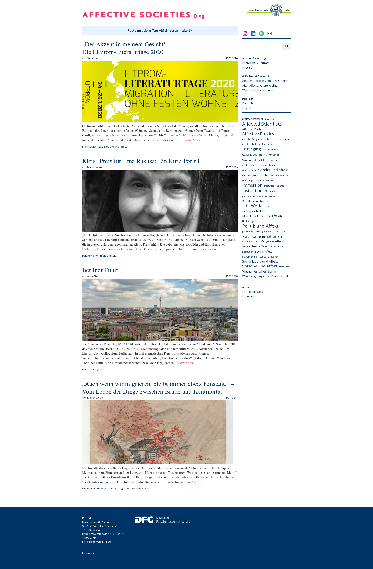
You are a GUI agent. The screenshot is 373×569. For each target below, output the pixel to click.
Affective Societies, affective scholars (265, 81)
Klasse (260, 196)
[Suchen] (286, 46)
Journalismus (248, 196)
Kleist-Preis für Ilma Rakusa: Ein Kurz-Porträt (141, 160)
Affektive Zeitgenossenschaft (256, 139)
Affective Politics (252, 129)
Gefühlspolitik (249, 170)
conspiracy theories (269, 154)
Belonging (88, 255)
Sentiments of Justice (254, 256)
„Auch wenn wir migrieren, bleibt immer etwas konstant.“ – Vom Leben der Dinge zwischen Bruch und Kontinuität (158, 387)
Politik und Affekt (141, 488)
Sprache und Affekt (115, 146)
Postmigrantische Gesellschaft (270, 231)
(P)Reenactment (252, 119)
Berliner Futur (100, 270)
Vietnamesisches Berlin (259, 271)
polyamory (247, 231)
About (246, 287)
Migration (124, 488)
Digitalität (262, 160)
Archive (246, 144)
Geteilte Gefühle (279, 175)
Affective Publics (258, 133)
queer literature (250, 241)
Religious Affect (272, 241)
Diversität (273, 160)
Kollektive (270, 196)
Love (268, 206)
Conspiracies (249, 154)
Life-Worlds (89, 488)
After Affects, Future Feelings (260, 85)
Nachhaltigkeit (249, 221)
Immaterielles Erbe (263, 180)
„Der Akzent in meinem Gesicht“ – (126, 44)
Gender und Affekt (273, 169)
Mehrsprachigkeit (92, 146)
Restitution (247, 251)
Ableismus (270, 119)
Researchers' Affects (254, 246)
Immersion (252, 185)
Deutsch (247, 103)
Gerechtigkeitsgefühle (255, 175)
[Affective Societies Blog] (143, 17)
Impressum (249, 296)
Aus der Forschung (254, 58)
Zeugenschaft (279, 276)
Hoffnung (247, 180)
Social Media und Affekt (260, 261)
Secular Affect (263, 251)
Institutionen (254, 190)
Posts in (248, 99)
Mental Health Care (254, 216)
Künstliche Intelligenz (255, 201)
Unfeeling (284, 266)
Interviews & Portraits (256, 63)
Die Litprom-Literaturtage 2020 (123, 51)
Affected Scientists (262, 123)
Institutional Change (274, 185)
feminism (274, 165)
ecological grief (250, 165)
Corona (249, 159)
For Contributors (252, 292)
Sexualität (273, 256)
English (246, 108)
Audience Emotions (262, 144)
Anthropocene (281, 139)
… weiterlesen (190, 140)
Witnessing (249, 276)
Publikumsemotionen (262, 236)
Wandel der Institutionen (257, 90)
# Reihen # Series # (255, 76)
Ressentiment (276, 246)
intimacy (273, 191)
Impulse (247, 67)
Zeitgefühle (263, 276)
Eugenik (264, 165)
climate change (270, 149)
